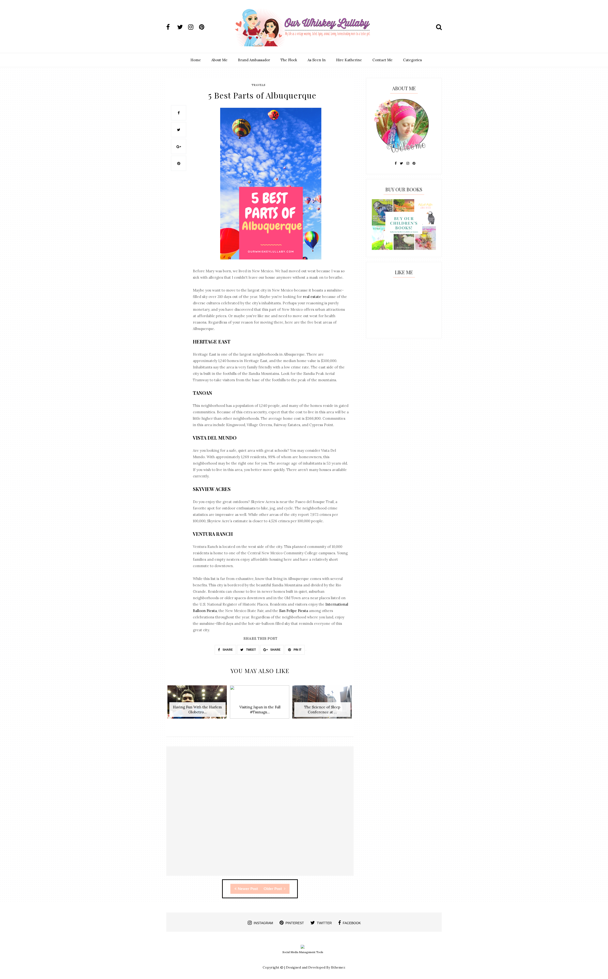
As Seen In (317, 60)
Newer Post (248, 889)
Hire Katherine (349, 60)
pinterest (294, 923)
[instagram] (193, 27)
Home (195, 60)
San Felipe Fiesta (293, 610)
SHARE (227, 649)
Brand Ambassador (254, 60)
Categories (412, 60)
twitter (324, 923)
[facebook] (171, 27)
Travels (258, 85)
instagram (263, 923)
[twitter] (182, 27)
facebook (352, 923)
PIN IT (297, 649)
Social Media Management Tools (302, 952)
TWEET (250, 649)
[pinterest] (204, 27)
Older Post (273, 889)
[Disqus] (260, 815)
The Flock (288, 60)
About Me (219, 60)
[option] (197, 704)
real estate (312, 296)
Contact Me (382, 60)
